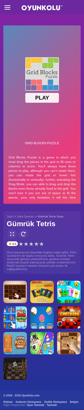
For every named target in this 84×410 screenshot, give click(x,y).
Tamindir (52, 405)
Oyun (10, 216)
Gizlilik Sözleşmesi (55, 402)
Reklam (8, 402)
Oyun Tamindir (35, 405)
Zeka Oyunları (25, 216)
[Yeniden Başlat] (23, 234)
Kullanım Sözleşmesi (28, 402)
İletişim (74, 402)
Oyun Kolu (42, 8)
